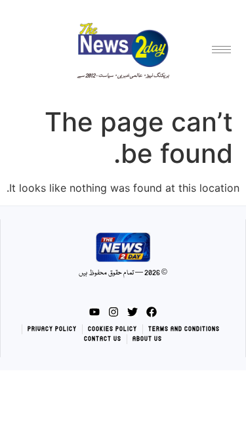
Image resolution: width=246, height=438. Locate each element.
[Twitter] (132, 312)
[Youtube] (94, 312)
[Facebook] (151, 312)
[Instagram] (113, 312)
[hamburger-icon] (221, 49)
